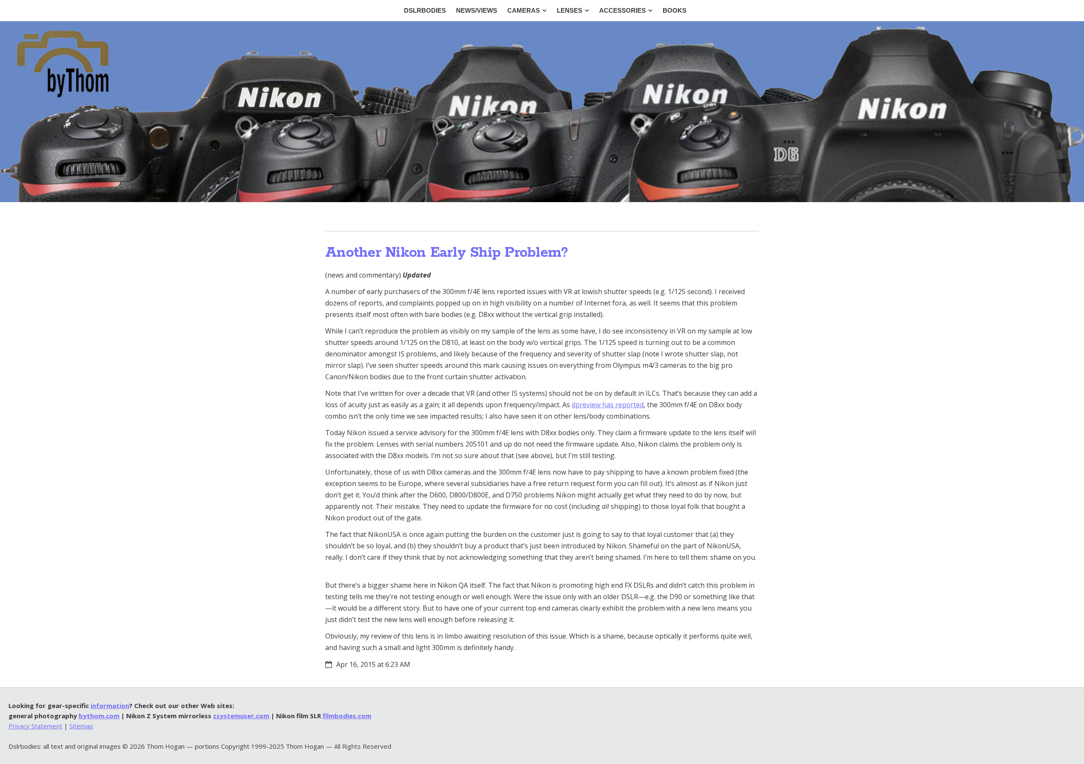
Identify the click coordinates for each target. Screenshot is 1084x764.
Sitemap (81, 726)
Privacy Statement (35, 726)
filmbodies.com (347, 715)
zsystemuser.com (241, 715)
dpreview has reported (608, 404)
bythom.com (99, 715)
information (110, 705)
